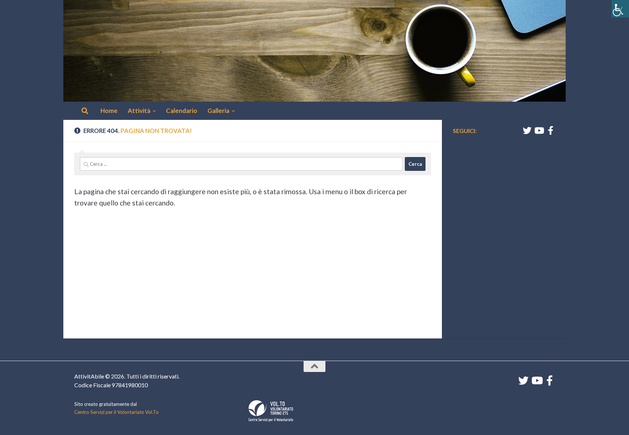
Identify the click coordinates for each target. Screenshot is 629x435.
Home (109, 110)
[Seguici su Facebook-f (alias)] (550, 130)
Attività (139, 110)
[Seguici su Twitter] (527, 130)
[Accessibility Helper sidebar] (620, 8)
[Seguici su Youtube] (538, 130)
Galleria (218, 110)
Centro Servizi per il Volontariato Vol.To (116, 412)
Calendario (181, 110)
